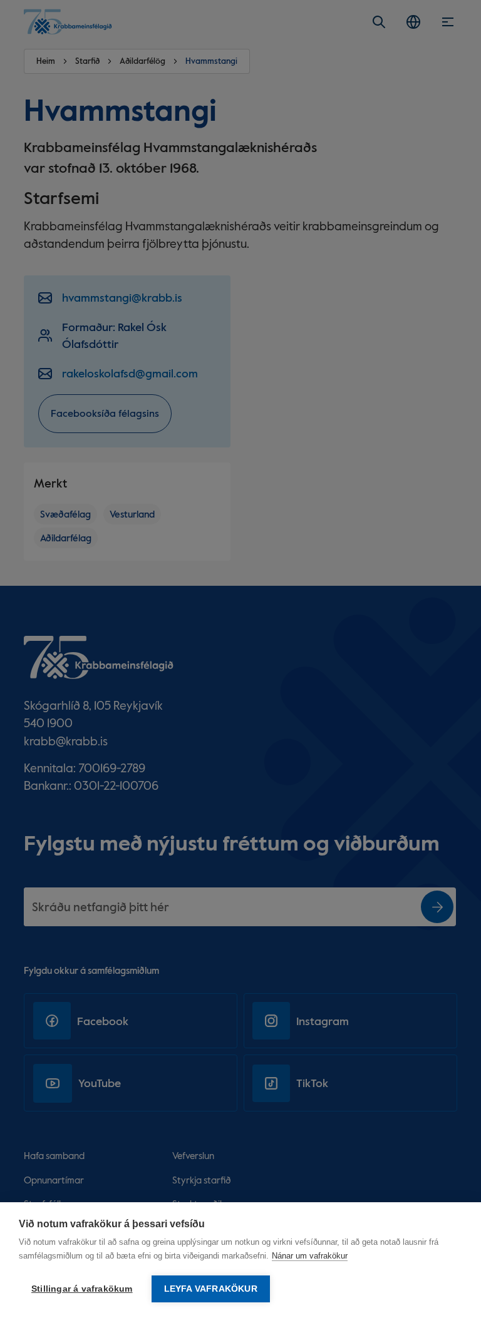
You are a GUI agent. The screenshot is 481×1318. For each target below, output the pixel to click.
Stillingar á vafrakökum (82, 1289)
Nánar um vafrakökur (310, 1255)
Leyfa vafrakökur (210, 1289)
